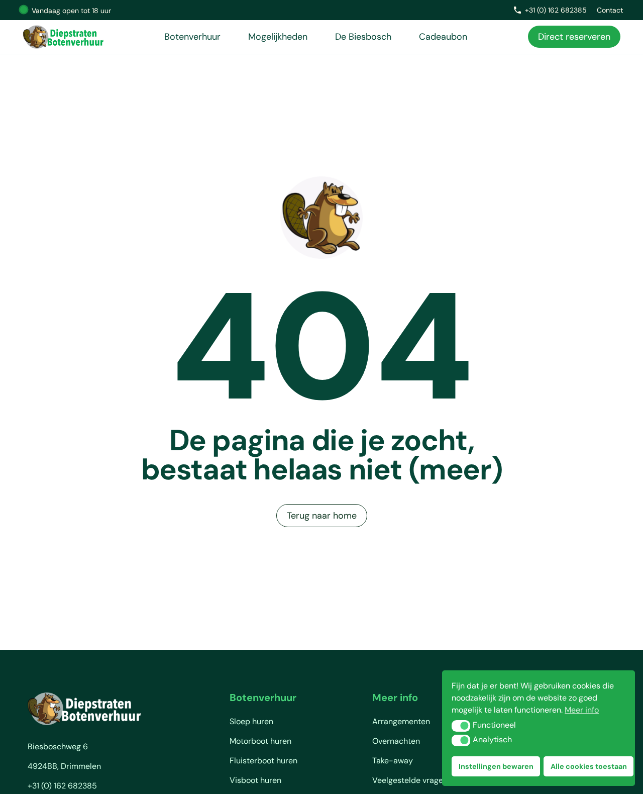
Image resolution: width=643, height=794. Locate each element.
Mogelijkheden (277, 37)
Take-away (392, 760)
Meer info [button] (582, 710)
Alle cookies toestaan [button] (589, 766)
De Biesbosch (363, 37)
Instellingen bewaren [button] (496, 766)
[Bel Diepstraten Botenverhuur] (517, 10)
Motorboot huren (260, 741)
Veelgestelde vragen (410, 780)
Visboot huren (255, 780)
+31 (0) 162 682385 (556, 10)
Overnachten (396, 741)
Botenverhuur (192, 37)
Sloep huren (251, 721)
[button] (461, 725)
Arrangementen (401, 721)
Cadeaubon (443, 37)
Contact (610, 10)
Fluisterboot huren (263, 760)
